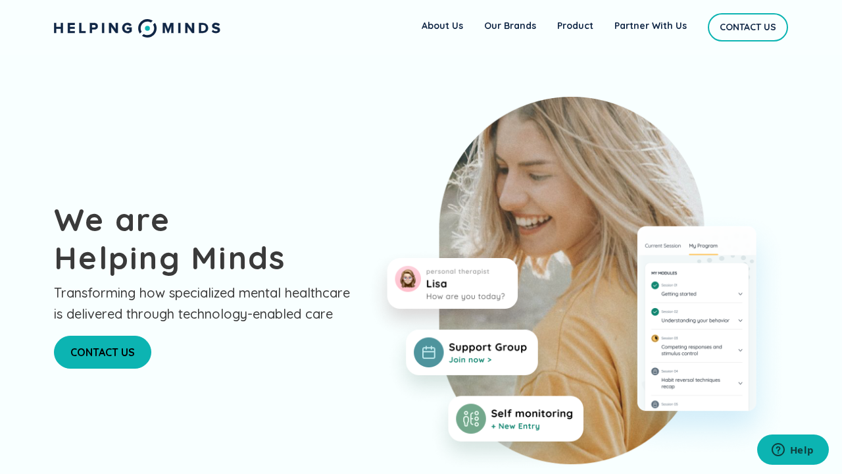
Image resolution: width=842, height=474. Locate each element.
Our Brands (510, 26)
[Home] (137, 27)
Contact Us (748, 27)
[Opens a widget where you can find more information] (792, 450)
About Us (442, 26)
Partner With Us (650, 26)
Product (575, 26)
